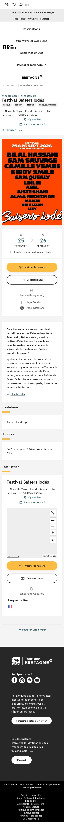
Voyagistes (33, 19)
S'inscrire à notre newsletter (31, 720)
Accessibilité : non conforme (30, 804)
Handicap (45, 19)
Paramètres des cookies (31, 816)
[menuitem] (32, 29)
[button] (21, 5)
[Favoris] (14, 4)
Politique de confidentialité (31, 810)
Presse (23, 19)
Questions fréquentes (31, 795)
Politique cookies (31, 813)
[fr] (27, 4)
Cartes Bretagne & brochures (30, 798)
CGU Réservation (31, 819)
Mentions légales (31, 807)
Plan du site (30, 801)
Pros (16, 19)
